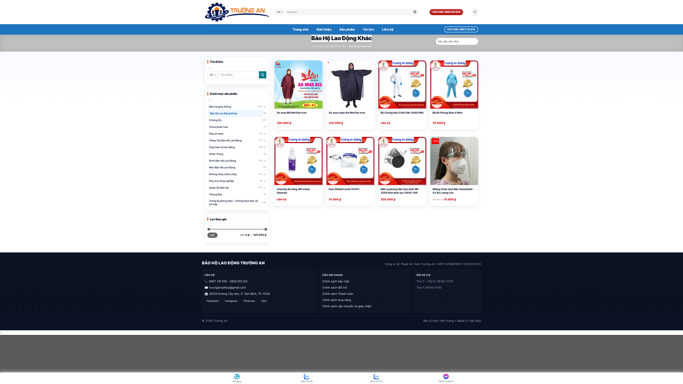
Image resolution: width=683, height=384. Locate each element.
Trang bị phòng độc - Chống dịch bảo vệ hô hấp (233, 202)
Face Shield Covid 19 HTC (344, 189)
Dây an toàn (216, 133)
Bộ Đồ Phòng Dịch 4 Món (448, 112)
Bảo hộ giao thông (220, 106)
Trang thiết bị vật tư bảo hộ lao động (329, 46)
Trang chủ (301, 29)
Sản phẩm (347, 29)
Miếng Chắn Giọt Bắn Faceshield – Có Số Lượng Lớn (453, 191)
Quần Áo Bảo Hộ (219, 187)
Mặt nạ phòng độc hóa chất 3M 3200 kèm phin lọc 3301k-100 (399, 191)
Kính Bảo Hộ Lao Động (222, 160)
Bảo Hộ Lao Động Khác (223, 113)
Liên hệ (387, 29)
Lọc (212, 235)
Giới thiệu (324, 29)
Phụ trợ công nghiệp (221, 180)
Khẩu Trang (216, 153)
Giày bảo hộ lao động (222, 147)
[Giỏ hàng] (475, 12)
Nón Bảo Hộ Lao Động (222, 167)
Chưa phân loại (218, 126)
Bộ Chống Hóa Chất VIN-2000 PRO (402, 112)
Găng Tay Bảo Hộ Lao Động (225, 140)
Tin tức (368, 29)
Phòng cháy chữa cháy (223, 174)
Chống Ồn (215, 120)
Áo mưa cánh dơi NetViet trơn (347, 112)
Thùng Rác (215, 194)
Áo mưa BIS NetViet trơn (292, 112)
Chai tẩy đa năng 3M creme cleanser (293, 191)
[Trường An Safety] (237, 12)
